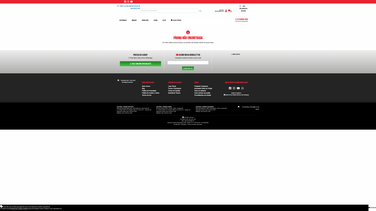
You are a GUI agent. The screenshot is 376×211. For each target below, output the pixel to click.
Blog (164, 20)
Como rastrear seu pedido (202, 93)
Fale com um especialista (141, 64)
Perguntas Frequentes (201, 86)
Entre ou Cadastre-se (219, 11)
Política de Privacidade (149, 91)
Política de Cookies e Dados (150, 93)
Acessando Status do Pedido (203, 88)
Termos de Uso (146, 95)
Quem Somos (146, 86)
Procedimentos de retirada (202, 95)
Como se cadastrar (200, 91)
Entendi (373, 207)
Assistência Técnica (174, 93)
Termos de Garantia (174, 91)
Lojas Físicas (176, 20)
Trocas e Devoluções (174, 88)
